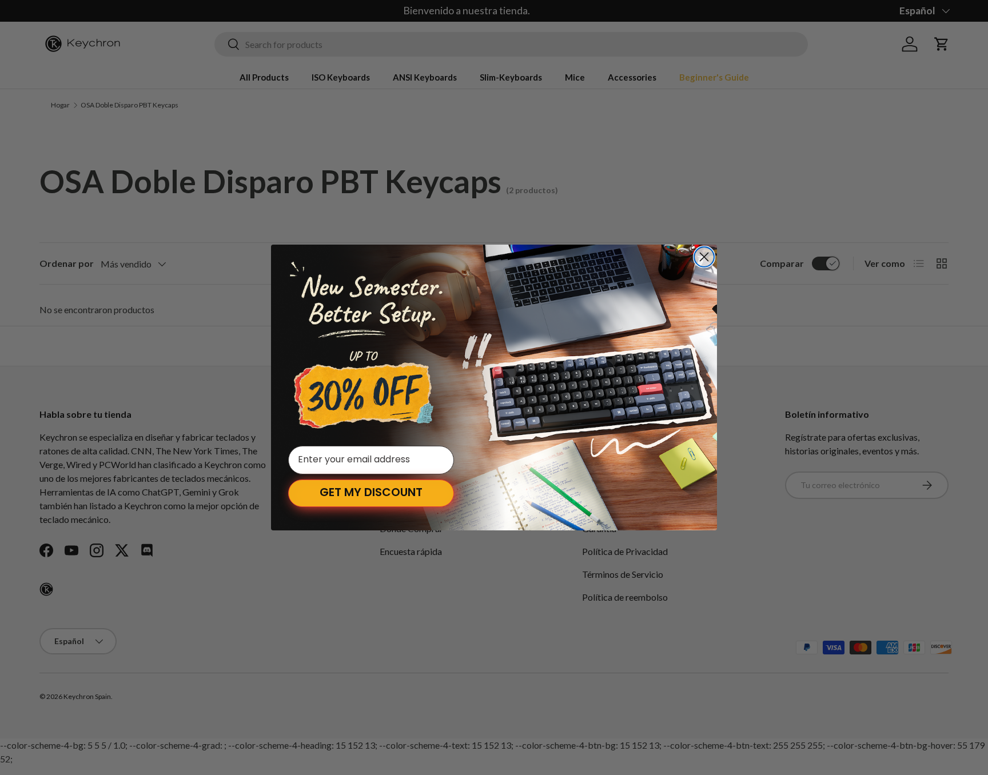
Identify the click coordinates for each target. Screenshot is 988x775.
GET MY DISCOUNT (371, 493)
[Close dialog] (704, 257)
